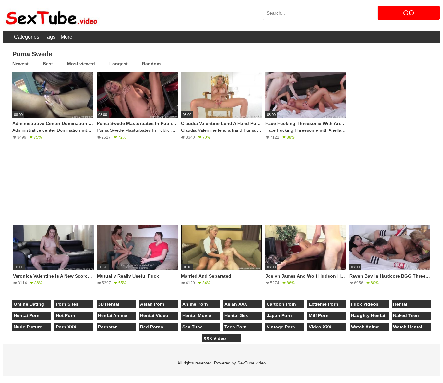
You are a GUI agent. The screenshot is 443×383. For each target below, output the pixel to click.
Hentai (400, 304)
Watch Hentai (407, 326)
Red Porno (151, 326)
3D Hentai (108, 304)
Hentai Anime (112, 315)
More (66, 37)
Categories (26, 37)
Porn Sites (67, 304)
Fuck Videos (364, 304)
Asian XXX (235, 304)
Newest (20, 63)
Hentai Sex (236, 315)
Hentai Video (154, 315)
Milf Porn (319, 315)
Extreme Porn (323, 304)
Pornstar (107, 326)
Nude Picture (28, 326)
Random (151, 63)
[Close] (0, 379)
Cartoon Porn (281, 304)
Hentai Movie (196, 315)
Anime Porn (195, 304)
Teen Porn (235, 326)
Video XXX (320, 326)
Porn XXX (66, 326)
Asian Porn (152, 304)
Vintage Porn (281, 326)
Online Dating (29, 304)
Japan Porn (279, 315)
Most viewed (81, 63)
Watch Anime (365, 326)
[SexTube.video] (51, 15)
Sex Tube (192, 326)
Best (48, 63)
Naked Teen (406, 315)
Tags (49, 37)
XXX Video (214, 338)
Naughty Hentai (368, 315)
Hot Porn (65, 315)
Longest (118, 63)
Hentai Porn (27, 315)
